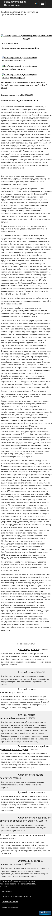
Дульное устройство (28, 649)
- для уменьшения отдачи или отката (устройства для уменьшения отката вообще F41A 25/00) (24, 85)
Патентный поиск (12, 5)
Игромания (7, 891)
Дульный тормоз (26, 672)
